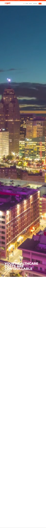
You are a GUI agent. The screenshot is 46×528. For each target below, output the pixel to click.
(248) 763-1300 (6, 0)
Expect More (30, 3)
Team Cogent (26, 3)
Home (24, 3)
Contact (40, 3)
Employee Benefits (35, 3)
